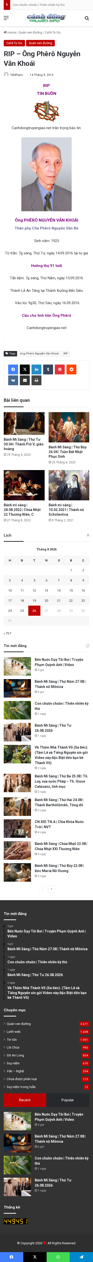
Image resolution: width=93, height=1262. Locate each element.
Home (11, 32)
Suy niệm (13, 1063)
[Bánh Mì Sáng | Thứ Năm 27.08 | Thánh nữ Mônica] (17, 688)
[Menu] (6, 19)
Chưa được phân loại (22, 1079)
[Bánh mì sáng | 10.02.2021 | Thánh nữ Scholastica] (69, 485)
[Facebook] (13, 369)
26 (34, 611)
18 (22, 600)
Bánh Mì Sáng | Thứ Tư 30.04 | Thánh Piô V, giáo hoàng (24, 444)
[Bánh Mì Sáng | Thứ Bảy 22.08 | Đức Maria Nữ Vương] (17, 872)
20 (46, 600)
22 (71, 600)
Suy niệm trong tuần (21, 1087)
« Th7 (7, 633)
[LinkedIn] (36, 369)
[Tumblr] (48, 369)
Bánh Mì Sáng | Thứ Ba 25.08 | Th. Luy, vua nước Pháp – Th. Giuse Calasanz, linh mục (61, 781)
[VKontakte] (13, 380)
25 (22, 611)
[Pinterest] (60, 369)
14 (59, 590)
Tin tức (12, 1039)
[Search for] (86, 19)
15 (71, 590)
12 (34, 590)
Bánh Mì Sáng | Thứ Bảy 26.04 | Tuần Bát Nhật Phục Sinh (68, 451)
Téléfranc (16, 75)
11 (22, 590)
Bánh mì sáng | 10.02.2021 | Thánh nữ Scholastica (66, 509)
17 (10, 600)
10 (10, 590)
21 (59, 600)
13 (46, 590)
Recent (25, 1100)
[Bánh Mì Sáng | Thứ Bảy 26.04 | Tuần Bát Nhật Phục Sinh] (69, 427)
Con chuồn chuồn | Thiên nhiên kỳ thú (39, 5)
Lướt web (14, 1032)
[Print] (36, 380)
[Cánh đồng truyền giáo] (46, 18)
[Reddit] (71, 369)
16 (83, 590)
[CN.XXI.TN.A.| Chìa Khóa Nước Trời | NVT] (17, 828)
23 (83, 600)
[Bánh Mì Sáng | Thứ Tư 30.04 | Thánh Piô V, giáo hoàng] (24, 423)
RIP (65, 353)
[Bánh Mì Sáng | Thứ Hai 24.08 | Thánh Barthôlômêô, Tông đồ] (17, 806)
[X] (25, 369)
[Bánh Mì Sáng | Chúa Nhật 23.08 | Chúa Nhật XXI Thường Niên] (17, 850)
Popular (68, 1100)
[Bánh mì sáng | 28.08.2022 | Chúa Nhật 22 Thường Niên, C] (24, 485)
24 (10, 611)
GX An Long (15, 1055)
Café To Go (53, 32)
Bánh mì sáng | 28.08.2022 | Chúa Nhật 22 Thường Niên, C (22, 509)
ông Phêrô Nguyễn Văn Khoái (39, 353)
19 (34, 600)
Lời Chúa (13, 1047)
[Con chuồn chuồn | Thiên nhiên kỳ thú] (17, 710)
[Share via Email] (25, 380)
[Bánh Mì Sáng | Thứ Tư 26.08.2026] (17, 732)
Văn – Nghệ (15, 1071)
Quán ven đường (30, 32)
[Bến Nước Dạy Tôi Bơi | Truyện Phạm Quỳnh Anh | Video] (17, 666)
